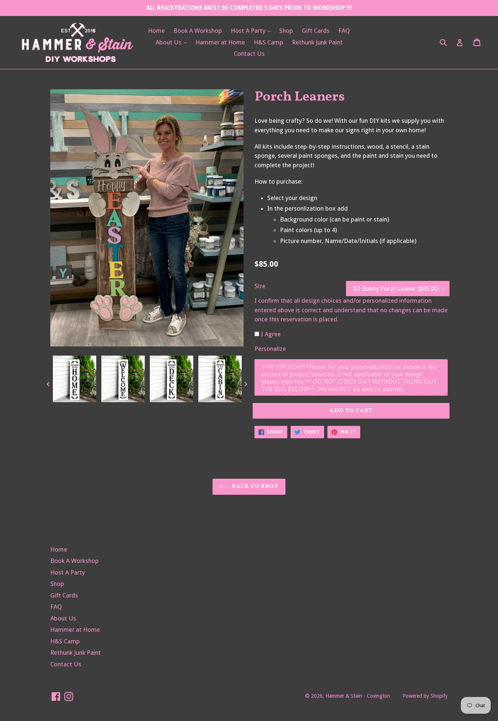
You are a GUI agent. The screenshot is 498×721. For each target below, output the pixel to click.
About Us (173, 42)
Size (259, 286)
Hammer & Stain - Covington (358, 696)
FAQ (344, 30)
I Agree (271, 334)
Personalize (270, 348)
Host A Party (252, 30)
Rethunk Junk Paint (317, 42)
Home (156, 30)
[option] (74, 381)
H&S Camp (268, 42)
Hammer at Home (220, 42)
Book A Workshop (198, 30)
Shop (286, 30)
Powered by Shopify (425, 696)
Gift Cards (316, 30)
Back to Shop (254, 486)
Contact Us (249, 53)
